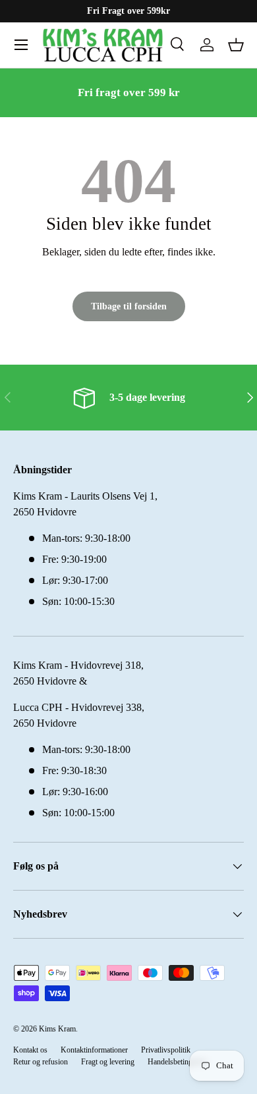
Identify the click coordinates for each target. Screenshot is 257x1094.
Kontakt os (30, 1050)
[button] (235, 44)
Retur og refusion (40, 1061)
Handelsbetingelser (177, 1061)
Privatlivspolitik (165, 1050)
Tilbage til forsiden (129, 306)
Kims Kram (57, 1028)
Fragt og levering (107, 1061)
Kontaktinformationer (94, 1050)
